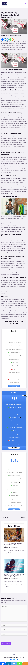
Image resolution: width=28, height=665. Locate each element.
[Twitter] (8, 39)
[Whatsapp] (10, 39)
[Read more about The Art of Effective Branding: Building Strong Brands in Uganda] (14, 535)
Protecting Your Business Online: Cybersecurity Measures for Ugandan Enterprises (14, 576)
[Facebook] (2, 39)
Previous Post (5, 517)
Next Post (24, 517)
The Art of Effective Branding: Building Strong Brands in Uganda (13, 545)
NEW (25, 395)
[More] (13, 39)
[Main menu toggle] (25, 3)
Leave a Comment (5, 35)
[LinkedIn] (17, 659)
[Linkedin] (5, 39)
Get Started (14, 386)
